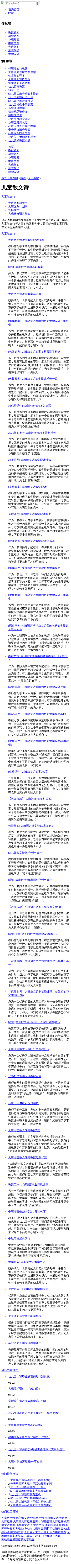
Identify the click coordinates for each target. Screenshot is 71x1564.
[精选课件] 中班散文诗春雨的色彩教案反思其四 (37, 714)
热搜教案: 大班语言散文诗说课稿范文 (31, 825)
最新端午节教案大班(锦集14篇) (27, 1400)
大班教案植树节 (18, 202)
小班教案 (13, 39)
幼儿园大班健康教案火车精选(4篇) (31, 1490)
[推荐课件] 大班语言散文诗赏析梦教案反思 (34, 568)
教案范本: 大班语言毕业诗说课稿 (28, 1184)
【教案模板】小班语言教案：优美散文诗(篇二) (36, 906)
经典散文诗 (37, 1517)
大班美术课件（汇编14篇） (24, 1388)
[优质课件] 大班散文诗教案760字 (28, 771)
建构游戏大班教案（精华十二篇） (29, 1437)
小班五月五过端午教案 (22, 126)
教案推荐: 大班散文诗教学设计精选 (29, 459)
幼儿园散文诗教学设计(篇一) (25, 852)
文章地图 (28, 1539)
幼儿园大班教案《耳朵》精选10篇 (31, 1501)
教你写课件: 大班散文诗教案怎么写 (29, 405)
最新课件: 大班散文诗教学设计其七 (29, 513)
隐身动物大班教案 (32, 1528)
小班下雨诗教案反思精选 (23, 1103)
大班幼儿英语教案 (19, 79)
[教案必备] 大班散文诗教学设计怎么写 (31, 540)
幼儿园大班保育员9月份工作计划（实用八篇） (36, 1449)
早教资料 (13, 36)
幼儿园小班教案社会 (20, 100)
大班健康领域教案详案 (22, 72)
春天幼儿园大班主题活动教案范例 (31, 1483)
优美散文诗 (23, 1517)
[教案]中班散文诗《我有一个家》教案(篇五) (34, 1022)
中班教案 (13, 43)
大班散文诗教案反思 (25, 1521)
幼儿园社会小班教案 (20, 104)
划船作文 (13, 210)
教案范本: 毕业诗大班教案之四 (26, 1262)
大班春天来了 (32, 1532)
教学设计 (13, 54)
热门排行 (6, 1473)
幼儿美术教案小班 (19, 140)
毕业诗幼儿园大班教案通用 (24, 1343)
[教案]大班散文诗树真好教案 (25, 266)
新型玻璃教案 (16, 108)
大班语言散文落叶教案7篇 (24, 1130)
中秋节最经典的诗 (19, 1238)
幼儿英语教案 (16, 86)
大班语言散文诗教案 (51, 1521)
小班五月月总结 (18, 122)
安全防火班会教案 (19, 129)
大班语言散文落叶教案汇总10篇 (27, 1157)
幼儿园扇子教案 (31, 1535)
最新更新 (17, 1539)
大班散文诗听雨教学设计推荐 (26, 239)
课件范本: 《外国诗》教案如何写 (28, 1289)
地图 (23, 178)
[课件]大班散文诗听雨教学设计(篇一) (30, 879)
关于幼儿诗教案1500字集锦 (24, 1316)
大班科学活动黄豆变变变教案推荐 (31, 1505)
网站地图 (6, 1539)
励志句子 (13, 50)
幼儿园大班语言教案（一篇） (28, 1487)
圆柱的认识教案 (53, 1528)
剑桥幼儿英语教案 (19, 82)
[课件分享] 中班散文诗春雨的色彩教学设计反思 (37, 686)
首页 (11, 146)
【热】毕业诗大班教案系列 (24, 1076)
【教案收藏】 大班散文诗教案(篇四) (30, 798)
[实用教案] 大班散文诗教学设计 (27, 486)
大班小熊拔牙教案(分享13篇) (25, 1461)
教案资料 (13, 32)
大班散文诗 (52, 1517)
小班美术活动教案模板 (22, 136)
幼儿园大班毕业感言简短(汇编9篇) (29, 1376)
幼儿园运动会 (53, 1525)
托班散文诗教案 (18, 68)
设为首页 (13, 9)
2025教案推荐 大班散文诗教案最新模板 (32, 432)
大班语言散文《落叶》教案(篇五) (28, 1049)
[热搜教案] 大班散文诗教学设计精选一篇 (33, 378)
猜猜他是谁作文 (18, 111)
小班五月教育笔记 (19, 118)
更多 (16, 1370)
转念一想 (13, 90)
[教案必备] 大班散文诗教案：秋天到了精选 (34, 351)
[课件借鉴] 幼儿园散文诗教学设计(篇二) (32, 933)
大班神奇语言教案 (19, 213)
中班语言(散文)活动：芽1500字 (27, 1211)
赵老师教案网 (9, 178)
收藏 (11, 13)
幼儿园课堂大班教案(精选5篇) (28, 1498)
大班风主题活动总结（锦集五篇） (31, 1480)
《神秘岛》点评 (51, 1535)
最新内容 (6, 1370)
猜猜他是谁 (15, 115)
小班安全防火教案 (19, 133)
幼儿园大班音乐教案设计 (23, 93)
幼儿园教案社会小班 (20, 97)
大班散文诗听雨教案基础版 (24, 294)
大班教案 (13, 46)
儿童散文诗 (8, 196)
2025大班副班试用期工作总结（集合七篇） (34, 1413)
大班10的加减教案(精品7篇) (25, 1425)
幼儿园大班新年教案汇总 (25, 1494)
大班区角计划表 (18, 206)
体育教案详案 (16, 75)
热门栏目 (6, 1511)
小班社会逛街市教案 (53, 1532)
